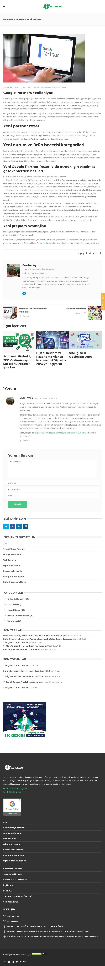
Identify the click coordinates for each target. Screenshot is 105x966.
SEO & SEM (61, 87)
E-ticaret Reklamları (12, 868)
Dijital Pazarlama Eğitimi (14, 582)
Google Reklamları (12, 554)
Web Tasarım (9, 560)
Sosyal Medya (13, 610)
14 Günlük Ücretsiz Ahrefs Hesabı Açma (21, 682)
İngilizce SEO (9, 885)
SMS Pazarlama (10, 902)
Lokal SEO (7, 891)
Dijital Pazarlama (11, 565)
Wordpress (12, 621)
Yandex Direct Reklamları (15, 880)
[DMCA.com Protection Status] (39, 954)
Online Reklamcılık (46, 87)
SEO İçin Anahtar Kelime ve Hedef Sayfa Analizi (25, 646)
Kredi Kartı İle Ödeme (13, 792)
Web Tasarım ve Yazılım (18, 615)
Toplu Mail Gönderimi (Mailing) (17, 896)
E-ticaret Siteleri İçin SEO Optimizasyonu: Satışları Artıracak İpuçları (35, 635)
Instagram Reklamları (13, 576)
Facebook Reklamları (13, 571)
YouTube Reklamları (12, 874)
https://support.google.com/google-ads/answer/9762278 (60, 432)
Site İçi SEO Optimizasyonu (15, 642)
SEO (5, 543)
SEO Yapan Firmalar (76, 308)
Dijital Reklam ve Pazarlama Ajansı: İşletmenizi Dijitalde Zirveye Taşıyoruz (37, 639)
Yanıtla (26, 441)
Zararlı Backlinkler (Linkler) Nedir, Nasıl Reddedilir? (26, 671)
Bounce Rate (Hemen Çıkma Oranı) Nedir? (22, 649)
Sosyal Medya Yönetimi (14, 549)
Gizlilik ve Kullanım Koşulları (15, 788)
